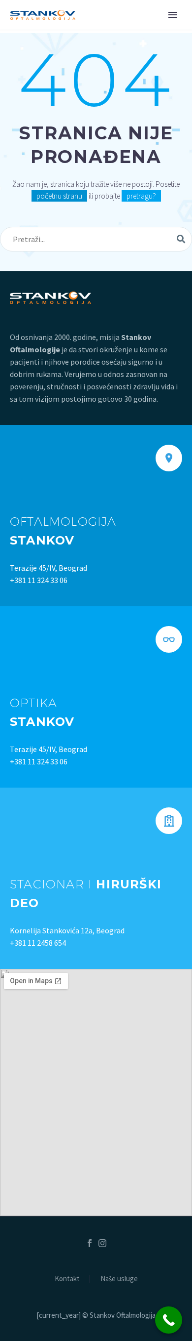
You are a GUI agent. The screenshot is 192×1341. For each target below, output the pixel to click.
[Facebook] (90, 1243)
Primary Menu (173, 14)
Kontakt (67, 1279)
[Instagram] (102, 1243)
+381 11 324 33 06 (38, 580)
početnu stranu (59, 196)
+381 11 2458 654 (38, 943)
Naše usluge (119, 1279)
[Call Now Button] (168, 1320)
